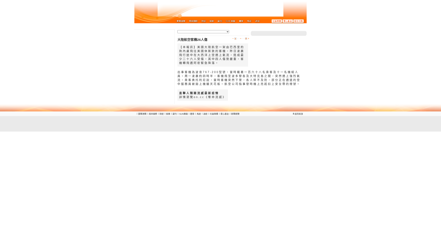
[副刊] (220, 21)
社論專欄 (214, 114)
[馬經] (249, 21)
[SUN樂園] (230, 21)
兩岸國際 (153, 114)
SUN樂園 (183, 114)
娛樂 (168, 114)
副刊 (175, 114)
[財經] (204, 21)
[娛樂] (212, 21)
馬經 (199, 114)
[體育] (241, 21)
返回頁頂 (299, 114)
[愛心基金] (288, 21)
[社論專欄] (277, 21)
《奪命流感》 (215, 97)
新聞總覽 (235, 114)
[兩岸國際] (193, 21)
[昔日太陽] (298, 21)
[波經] (257, 21)
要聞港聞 (142, 114)
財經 (162, 114)
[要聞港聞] (181, 21)
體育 (192, 114)
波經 (205, 114)
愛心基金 (224, 114)
